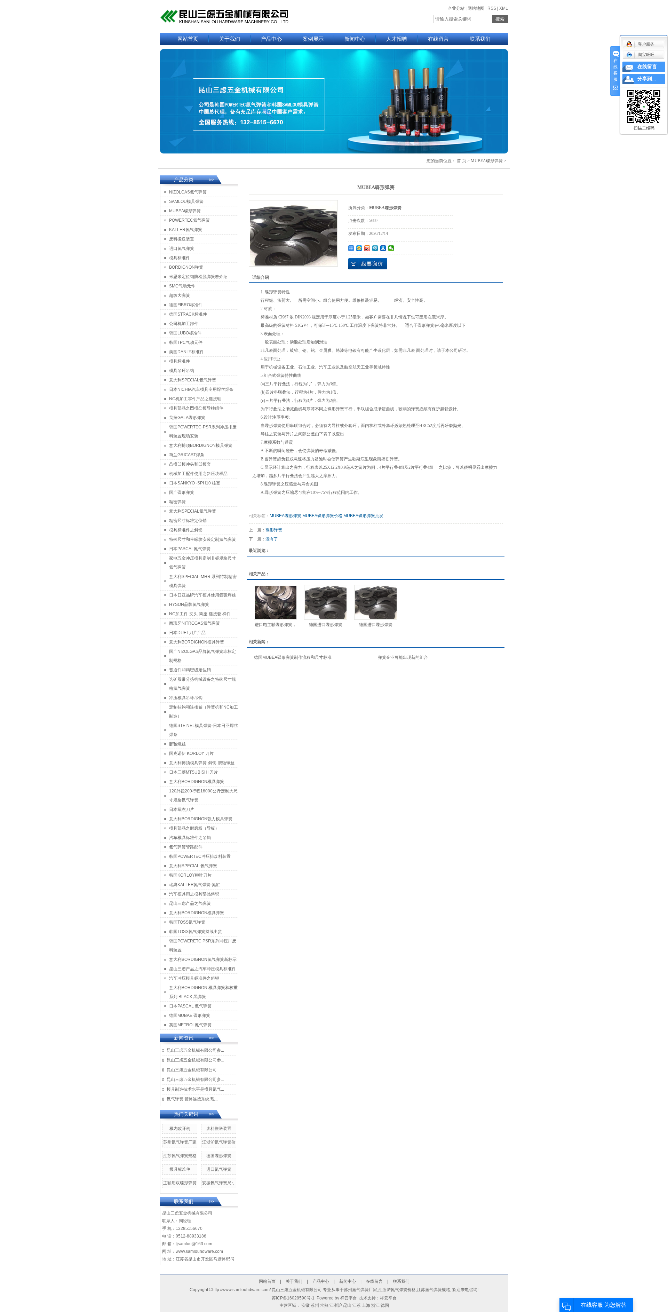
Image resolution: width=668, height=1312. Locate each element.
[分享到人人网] (383, 248)
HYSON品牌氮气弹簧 (189, 604)
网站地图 (476, 8)
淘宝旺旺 (646, 54)
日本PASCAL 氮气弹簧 (190, 1006)
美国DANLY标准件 (186, 351)
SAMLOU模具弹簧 (186, 201)
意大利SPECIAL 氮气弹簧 (193, 865)
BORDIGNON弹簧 (186, 267)
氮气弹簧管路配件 (185, 847)
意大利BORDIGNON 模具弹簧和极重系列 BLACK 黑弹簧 (203, 992)
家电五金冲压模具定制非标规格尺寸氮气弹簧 (202, 563)
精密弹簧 (177, 501)
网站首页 (187, 39)
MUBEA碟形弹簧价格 (322, 515)
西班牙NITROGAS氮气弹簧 (194, 623)
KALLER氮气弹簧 (185, 229)
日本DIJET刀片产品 (187, 632)
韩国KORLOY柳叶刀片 (190, 875)
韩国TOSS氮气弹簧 (187, 922)
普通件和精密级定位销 (190, 669)
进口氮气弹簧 (181, 248)
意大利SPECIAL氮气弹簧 (192, 380)
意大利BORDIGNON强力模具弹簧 (200, 818)
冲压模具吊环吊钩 (185, 697)
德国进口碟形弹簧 (325, 624)
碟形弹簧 (273, 530)
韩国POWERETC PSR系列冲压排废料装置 (202, 946)
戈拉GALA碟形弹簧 (187, 417)
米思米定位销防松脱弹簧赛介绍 (198, 276)
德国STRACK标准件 (188, 314)
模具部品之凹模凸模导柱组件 (196, 408)
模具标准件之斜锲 (185, 530)
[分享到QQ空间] (359, 248)
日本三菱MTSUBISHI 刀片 (193, 772)
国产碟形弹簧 (181, 492)
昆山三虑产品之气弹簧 (190, 903)
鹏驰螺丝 (177, 744)
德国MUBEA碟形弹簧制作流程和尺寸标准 (293, 657)
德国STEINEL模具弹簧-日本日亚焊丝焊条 (203, 730)
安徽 (305, 1305)
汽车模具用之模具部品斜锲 (194, 894)
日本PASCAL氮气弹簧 (189, 548)
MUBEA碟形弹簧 (487, 160)
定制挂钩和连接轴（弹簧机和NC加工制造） (203, 712)
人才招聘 (396, 39)
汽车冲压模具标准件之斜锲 (194, 978)
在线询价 (367, 263)
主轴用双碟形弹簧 (180, 1182)
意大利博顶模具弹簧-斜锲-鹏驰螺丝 (201, 762)
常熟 (324, 1305)
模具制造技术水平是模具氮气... (195, 1089)
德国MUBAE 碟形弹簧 (189, 1015)
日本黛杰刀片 (181, 809)
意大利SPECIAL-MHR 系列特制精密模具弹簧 (203, 581)
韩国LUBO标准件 (185, 333)
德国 (385, 1305)
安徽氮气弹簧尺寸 (219, 1182)
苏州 (315, 1305)
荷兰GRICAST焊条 (186, 454)
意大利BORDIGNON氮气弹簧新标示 (203, 959)
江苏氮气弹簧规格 (180, 1155)
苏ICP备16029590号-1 (293, 1298)
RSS (491, 8)
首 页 (461, 160)
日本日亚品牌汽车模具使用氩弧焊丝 (202, 595)
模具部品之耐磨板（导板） (194, 828)
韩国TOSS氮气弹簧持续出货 (195, 931)
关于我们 (229, 39)
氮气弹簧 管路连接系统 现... (192, 1099)
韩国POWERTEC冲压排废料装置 (200, 856)
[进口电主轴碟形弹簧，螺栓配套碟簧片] (275, 602)
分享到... (646, 78)
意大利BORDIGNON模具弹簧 (196, 642)
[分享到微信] (391, 248)
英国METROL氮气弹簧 (190, 1024)
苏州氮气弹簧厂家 (180, 1142)
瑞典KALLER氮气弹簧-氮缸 (194, 884)
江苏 (356, 1305)
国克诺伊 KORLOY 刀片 (191, 753)
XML (503, 8)
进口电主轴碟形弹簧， (275, 624)
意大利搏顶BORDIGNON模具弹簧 (200, 445)
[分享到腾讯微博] (375, 248)
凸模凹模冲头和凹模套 (190, 464)
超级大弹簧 (179, 295)
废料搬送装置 (181, 239)
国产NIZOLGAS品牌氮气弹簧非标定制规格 (202, 656)
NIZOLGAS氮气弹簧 (188, 192)
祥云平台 (348, 1298)
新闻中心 (354, 39)
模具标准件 (179, 257)
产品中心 (271, 39)
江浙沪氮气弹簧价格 (397, 1289)
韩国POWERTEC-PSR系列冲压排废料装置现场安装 (203, 431)
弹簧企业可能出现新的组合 (403, 657)
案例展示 (313, 39)
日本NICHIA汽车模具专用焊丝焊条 (201, 389)
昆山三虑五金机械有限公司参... (195, 1050)
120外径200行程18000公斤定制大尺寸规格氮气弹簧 (203, 796)
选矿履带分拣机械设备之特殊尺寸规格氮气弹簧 (202, 684)
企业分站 (456, 8)
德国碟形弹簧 (218, 1155)
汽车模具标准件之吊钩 (190, 837)
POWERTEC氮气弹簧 (189, 220)
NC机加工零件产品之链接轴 (195, 398)
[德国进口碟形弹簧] (325, 602)
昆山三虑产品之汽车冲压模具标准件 (202, 968)
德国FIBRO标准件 (185, 304)
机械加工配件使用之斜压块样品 (198, 473)
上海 (366, 1305)
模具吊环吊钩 (181, 370)
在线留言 (438, 39)
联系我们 (480, 39)
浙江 (375, 1305)
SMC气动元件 (182, 286)
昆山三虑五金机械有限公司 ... (194, 1069)
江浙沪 (335, 1305)
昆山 (347, 1305)
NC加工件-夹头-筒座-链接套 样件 (200, 613)
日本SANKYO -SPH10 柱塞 (194, 483)
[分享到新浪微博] (367, 248)
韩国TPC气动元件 (185, 342)
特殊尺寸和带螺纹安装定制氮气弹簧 (202, 539)
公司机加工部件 (183, 323)
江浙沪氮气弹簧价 (219, 1142)
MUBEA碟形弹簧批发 (363, 515)
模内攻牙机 (179, 1128)
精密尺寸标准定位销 (188, 520)
